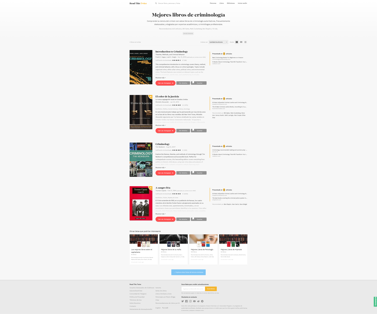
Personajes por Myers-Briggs (165, 297)
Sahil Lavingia (229, 115)
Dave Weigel (243, 204)
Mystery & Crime (173, 197)
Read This (138, 3)
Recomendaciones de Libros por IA (168, 303)
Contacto (133, 306)
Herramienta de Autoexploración (141, 309)
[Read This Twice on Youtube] (194, 301)
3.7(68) (184, 60)
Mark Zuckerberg (236, 113)
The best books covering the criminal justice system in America (229, 199)
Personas (213, 3)
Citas (157, 300)
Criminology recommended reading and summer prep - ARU (229, 151)
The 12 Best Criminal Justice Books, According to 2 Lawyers (229, 107)
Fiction (165, 197)
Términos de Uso (136, 300)
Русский (165, 308)
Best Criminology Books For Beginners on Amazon (227, 58)
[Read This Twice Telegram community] (202, 301)
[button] (372, 309)
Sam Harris (235, 204)
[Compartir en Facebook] (372, 13)
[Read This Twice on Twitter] (182, 301)
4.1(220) (184, 150)
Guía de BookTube (136, 291)
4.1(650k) (185, 194)
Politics (165, 109)
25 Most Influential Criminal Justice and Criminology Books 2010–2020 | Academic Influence (229, 103)
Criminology (163, 144)
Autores (158, 288)
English (158, 308)
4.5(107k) (185, 105)
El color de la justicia (167, 96)
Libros (221, 3)
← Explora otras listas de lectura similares (188, 272)
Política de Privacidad (137, 297)
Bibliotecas (231, 3)
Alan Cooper (238, 115)
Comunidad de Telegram (138, 294)
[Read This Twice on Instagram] (190, 301)
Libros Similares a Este (163, 294)
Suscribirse (211, 289)
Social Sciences (188, 33)
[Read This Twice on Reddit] (198, 301)
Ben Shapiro (227, 204)
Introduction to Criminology (172, 51)
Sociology (187, 109)
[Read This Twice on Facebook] (186, 301)
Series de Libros (161, 291)
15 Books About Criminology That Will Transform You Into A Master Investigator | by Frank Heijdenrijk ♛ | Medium (229, 62)
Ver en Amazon (165, 83)
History (181, 109)
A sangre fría (163, 187)
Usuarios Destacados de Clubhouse (142, 288)
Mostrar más (160, 78)
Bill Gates (227, 113)
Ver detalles (183, 83)
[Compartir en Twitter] (372, 9)
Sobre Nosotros (135, 303)
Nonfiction (159, 109)
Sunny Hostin (220, 115)
